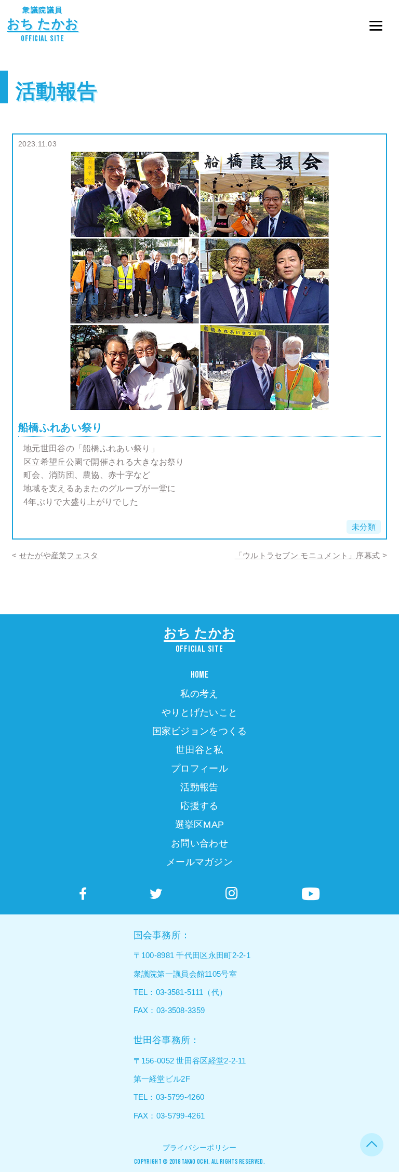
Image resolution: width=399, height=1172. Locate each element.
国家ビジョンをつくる (199, 731)
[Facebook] (83, 894)
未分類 (364, 526)
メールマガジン (199, 862)
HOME (199, 674)
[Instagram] (231, 893)
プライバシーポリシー (200, 1147)
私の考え (199, 694)
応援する (199, 806)
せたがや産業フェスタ (59, 555)
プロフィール (199, 768)
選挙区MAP (199, 824)
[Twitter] (156, 894)
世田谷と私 (199, 750)
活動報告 (56, 90)
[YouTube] (310, 894)
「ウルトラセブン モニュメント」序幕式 (307, 555)
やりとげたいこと (199, 712)
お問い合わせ (199, 843)
